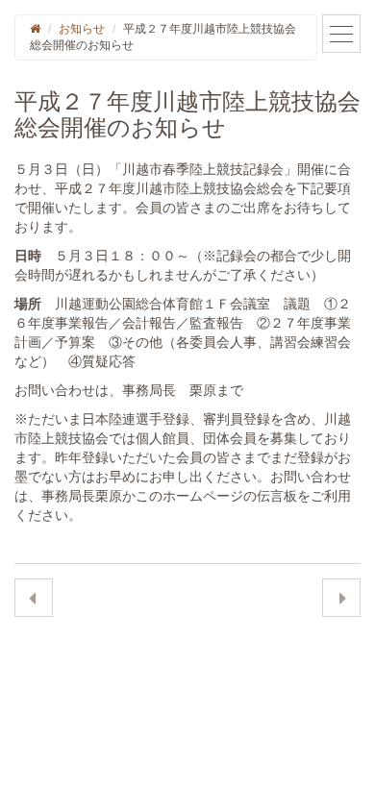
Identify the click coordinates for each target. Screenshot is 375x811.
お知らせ (82, 29)
